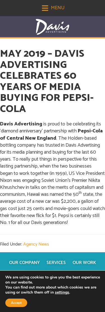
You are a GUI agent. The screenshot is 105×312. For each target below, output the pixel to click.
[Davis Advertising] (52, 27)
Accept (16, 303)
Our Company (24, 262)
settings (62, 292)
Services (56, 262)
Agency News (36, 244)
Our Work (84, 262)
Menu (57, 8)
